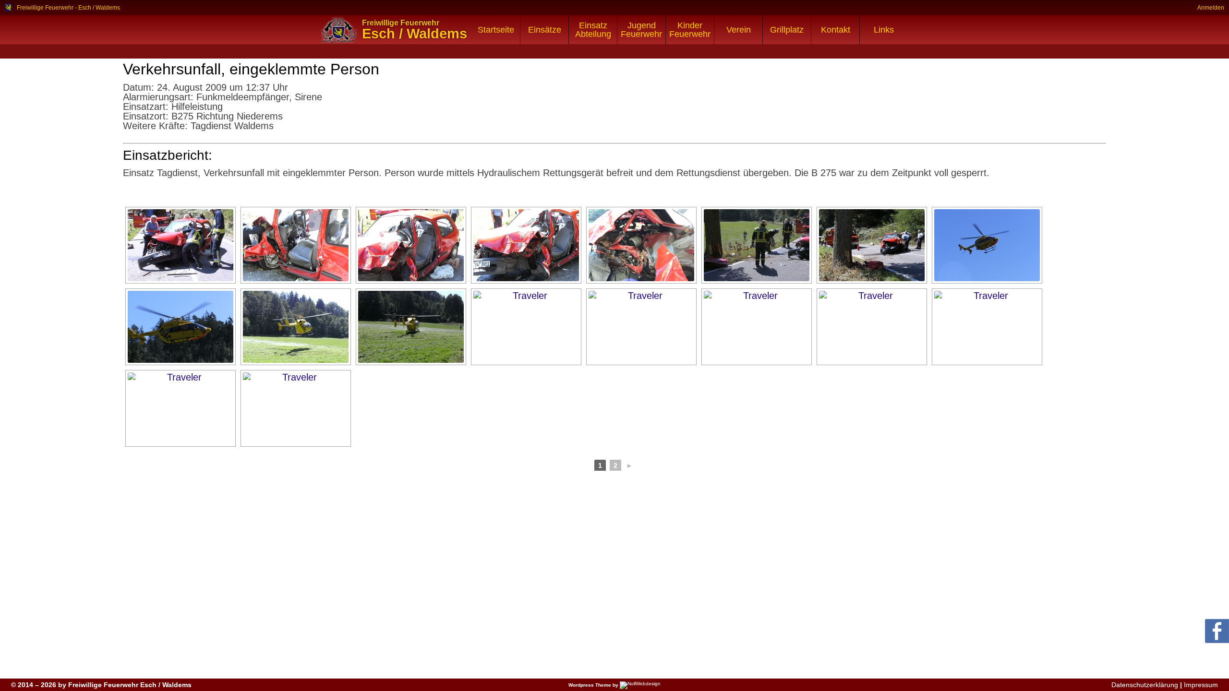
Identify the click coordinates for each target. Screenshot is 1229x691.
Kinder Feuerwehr (690, 30)
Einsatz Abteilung (593, 30)
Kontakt (835, 30)
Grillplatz (787, 30)
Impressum (1201, 685)
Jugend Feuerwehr (641, 30)
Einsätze (544, 30)
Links (884, 30)
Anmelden (1210, 7)
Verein (738, 30)
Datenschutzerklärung (1144, 685)
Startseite (496, 30)
